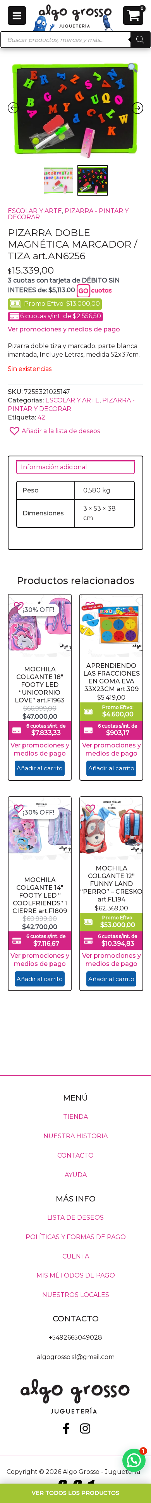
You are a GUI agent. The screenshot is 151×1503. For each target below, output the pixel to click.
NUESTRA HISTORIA (75, 1136)
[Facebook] (66, 1428)
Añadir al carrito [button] (40, 768)
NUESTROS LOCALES (75, 1294)
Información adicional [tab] (54, 467)
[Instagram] (85, 1428)
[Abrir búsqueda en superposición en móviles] (75, 39)
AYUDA (76, 1175)
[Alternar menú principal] (17, 15)
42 (41, 417)
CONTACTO (75, 1155)
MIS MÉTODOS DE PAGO (75, 1275)
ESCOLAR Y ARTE (35, 211)
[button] (75, 428)
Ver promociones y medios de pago (64, 329)
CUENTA (75, 1256)
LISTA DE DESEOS (75, 1217)
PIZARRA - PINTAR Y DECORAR (68, 214)
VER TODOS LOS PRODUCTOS (75, 1492)
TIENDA (75, 1116)
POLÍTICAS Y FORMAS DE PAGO (76, 1236)
